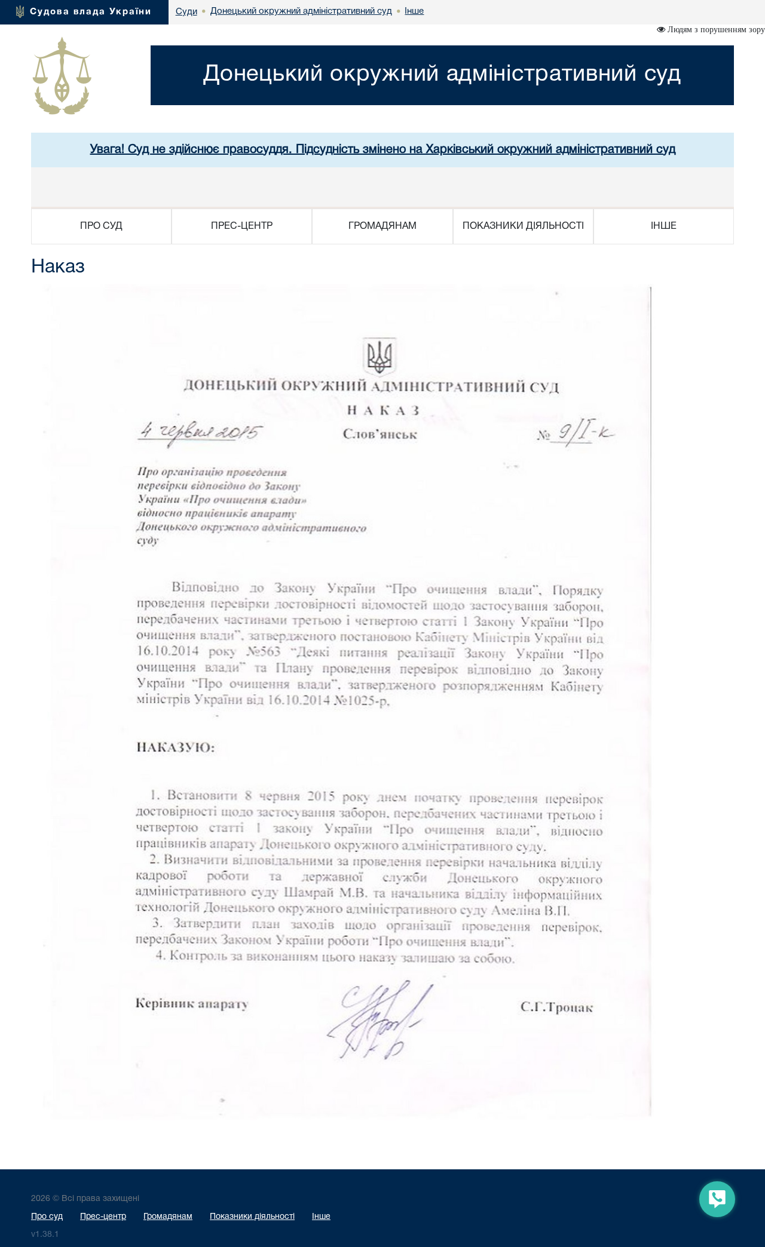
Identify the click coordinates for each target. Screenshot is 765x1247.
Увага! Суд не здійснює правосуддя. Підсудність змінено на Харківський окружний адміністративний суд (382, 150)
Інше (321, 1217)
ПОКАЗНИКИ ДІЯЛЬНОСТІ (523, 226)
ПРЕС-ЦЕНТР (242, 226)
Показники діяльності (252, 1217)
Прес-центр (103, 1217)
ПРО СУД (101, 226)
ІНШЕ (664, 226)
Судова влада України (91, 12)
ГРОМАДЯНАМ (382, 226)
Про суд (47, 1217)
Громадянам (167, 1217)
